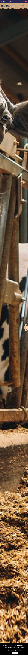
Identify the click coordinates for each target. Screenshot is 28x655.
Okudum (14, 653)
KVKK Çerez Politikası (18, 647)
